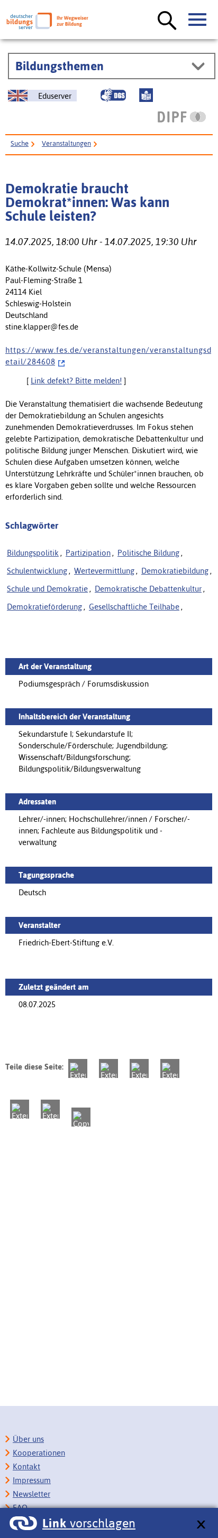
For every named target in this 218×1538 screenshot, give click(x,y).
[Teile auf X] (139, 1068)
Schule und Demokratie (47, 588)
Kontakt (26, 1466)
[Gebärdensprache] (113, 95)
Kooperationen (39, 1452)
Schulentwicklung (37, 570)
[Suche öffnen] (167, 21)
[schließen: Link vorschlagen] (200, 1525)
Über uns (28, 1438)
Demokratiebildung (174, 570)
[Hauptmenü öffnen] (198, 20)
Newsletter (31, 1493)
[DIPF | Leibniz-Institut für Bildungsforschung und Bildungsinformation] (182, 117)
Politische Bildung (148, 552)
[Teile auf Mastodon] (77, 1068)
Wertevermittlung (104, 570)
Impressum (32, 1480)
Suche (20, 143)
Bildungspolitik (33, 552)
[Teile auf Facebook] (108, 1068)
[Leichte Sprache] (146, 95)
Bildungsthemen (59, 66)
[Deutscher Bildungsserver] (47, 21)
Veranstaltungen (66, 143)
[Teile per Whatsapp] (169, 1068)
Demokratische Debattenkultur (148, 588)
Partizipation (88, 552)
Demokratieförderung (44, 606)
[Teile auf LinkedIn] (19, 1109)
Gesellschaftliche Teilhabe (134, 606)
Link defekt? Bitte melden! (76, 380)
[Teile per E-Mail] (50, 1109)
